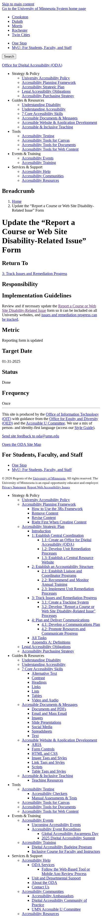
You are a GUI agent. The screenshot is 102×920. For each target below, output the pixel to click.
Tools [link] (16, 131)
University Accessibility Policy (46, 500)
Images (37, 718)
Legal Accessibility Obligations (46, 647)
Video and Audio (45, 700)
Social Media (42, 727)
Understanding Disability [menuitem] (41, 105)
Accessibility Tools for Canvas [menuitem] (46, 140)
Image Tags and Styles (49, 758)
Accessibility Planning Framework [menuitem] (49, 82)
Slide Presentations (46, 722)
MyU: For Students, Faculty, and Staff (42, 47)
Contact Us (40, 887)
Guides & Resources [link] (28, 100)
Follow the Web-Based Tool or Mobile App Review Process (66, 871)
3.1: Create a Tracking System (65, 602)
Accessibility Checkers (49, 793)
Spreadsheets (42, 731)
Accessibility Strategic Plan (43, 526)
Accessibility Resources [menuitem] (40, 180)
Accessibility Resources (40, 914)
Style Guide (84, 428)
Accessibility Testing (38, 789)
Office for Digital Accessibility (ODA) (32, 65)
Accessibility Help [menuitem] (36, 171)
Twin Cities (21, 35)
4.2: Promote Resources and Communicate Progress (63, 631)
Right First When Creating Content (59, 522)
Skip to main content (18, 4)
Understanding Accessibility (44, 664)
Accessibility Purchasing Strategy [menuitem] (48, 96)
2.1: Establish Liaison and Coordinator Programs (62, 573)
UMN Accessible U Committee (56, 909)
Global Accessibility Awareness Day (70, 833)
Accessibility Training (39, 842)
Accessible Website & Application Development (59, 740)
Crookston (20, 17)
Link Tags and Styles (48, 762)
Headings (39, 682)
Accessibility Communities (43, 891)
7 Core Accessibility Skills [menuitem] (42, 114)
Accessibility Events (37, 820)
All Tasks (39, 638)
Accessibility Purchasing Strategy (48, 651)
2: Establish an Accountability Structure (62, 566)
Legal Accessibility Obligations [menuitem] (46, 91)
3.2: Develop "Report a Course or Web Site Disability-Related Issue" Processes (69, 611)
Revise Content (44, 518)
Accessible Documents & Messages (49, 704)
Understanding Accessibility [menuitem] (44, 109)
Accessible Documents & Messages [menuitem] (49, 118)
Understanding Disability (41, 660)
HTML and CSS (45, 753)
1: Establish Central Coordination (58, 535)
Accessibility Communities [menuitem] (43, 176)
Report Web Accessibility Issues (48, 487)
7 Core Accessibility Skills (42, 669)
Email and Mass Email (49, 713)
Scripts (37, 767)
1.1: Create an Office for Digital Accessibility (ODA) (66, 542)
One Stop (19, 43)
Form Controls (43, 749)
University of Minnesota (49, 478)
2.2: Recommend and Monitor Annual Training (65, 582)
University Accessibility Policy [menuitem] (46, 78)
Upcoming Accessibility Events (56, 825)
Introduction (41, 531)
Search (9, 56)
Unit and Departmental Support (56, 878)
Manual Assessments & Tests (54, 798)
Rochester (19, 30)
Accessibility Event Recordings (56, 829)
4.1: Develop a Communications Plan (71, 624)
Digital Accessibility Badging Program (62, 847)
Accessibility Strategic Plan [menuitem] (43, 87)
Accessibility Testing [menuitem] (38, 136)
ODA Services (43, 865)
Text (35, 736)
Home (17, 201)
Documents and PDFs (49, 709)
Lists (35, 691)
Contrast (38, 678)
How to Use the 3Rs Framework (57, 509)
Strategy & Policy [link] (26, 73)
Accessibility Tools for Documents (49, 807)
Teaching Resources (47, 780)
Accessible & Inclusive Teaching (47, 776)
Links (36, 687)
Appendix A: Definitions (51, 642)
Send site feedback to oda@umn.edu (30, 436)
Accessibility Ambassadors (53, 896)
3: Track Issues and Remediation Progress (34, 273)
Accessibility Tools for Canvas (46, 802)
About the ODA (44, 882)
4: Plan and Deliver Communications (60, 620)
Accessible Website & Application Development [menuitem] (59, 122)
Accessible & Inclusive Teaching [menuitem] (47, 127)
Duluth (17, 21)
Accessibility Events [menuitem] (37, 158)
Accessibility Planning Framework (49, 504)
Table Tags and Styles (49, 771)
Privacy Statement (14, 487)
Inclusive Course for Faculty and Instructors (66, 851)
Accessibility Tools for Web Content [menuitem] (50, 149)
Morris (17, 26)
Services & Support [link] (27, 167)
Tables (37, 696)
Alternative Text (44, 673)
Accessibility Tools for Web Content (50, 811)
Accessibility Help (36, 860)
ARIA (37, 744)
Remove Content (45, 513)
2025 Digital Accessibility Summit (68, 838)
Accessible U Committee (45, 423)
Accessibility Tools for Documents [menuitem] (49, 145)
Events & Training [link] (26, 154)
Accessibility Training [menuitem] (39, 162)
